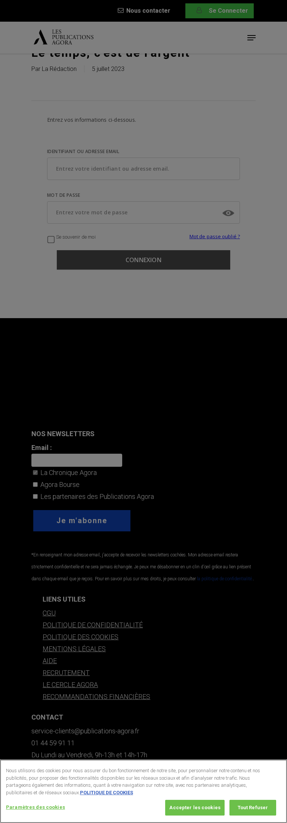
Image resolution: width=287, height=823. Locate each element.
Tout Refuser (253, 807)
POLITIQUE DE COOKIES (106, 792)
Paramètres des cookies (35, 807)
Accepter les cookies (194, 807)
